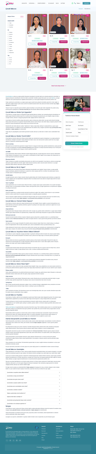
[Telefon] (75, 3)
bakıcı (53, 98)
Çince (10, 48)
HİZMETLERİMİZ (41, 3)
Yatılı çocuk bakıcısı (10, 307)
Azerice (10, 34)
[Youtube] (20, 440)
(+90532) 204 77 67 (76, 437)
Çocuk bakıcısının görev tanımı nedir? (15, 379)
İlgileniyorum (42, 43)
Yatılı (10, 23)
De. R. (51, 36)
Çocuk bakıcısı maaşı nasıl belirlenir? (15, 376)
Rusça (10, 44)
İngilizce (11, 50)
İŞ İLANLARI (51, 3)
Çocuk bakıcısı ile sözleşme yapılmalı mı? (16, 403)
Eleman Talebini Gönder (77, 143)
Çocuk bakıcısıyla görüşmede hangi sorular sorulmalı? (19, 400)
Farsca (10, 36)
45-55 (10, 61)
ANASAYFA (24, 3)
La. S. (29, 36)
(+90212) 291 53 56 (76, 435)
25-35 (10, 57)
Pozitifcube (50, 448)
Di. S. (73, 36)
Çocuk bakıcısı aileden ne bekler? (14, 389)
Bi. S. (51, 70)
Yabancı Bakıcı (59, 437)
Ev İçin (57, 433)
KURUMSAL (31, 3)
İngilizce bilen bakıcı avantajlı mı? (14, 396)
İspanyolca (11, 52)
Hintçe (10, 38)
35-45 (10, 59)
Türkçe (10, 46)
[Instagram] (13, 440)
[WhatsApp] (72, 3)
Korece (10, 40)
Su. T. (73, 70)
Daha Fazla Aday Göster (57, 85)
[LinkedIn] (16, 440)
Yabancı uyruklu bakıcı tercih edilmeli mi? (16, 393)
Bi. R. (29, 70)
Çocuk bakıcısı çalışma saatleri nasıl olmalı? (17, 382)
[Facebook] (10, 440)
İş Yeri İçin (58, 428)
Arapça (10, 32)
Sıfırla (22, 16)
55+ (10, 63)
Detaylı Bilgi (33, 44)
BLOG (57, 3)
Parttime (11, 27)
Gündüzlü (11, 25)
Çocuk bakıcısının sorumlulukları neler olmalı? (17, 386)
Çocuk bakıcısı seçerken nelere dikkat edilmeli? (18, 372)
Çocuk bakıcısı (9, 96)
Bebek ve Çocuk (59, 435)
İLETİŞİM (63, 3)
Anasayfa (81, 8)
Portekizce (11, 42)
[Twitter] (7, 440)
